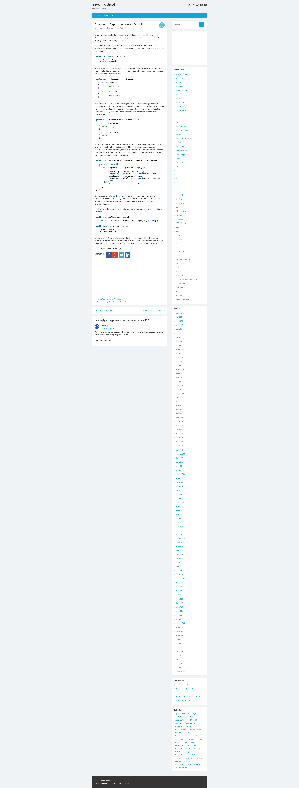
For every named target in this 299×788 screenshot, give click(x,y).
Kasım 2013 (179, 563)
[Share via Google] (115, 257)
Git (177, 167)
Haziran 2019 (180, 434)
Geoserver (179, 163)
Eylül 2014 (179, 534)
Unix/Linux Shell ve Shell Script (187, 689)
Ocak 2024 (179, 313)
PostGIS (178, 247)
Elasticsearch (180, 146)
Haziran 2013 (180, 583)
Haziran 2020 (180, 406)
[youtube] (197, 5)
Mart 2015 (179, 514)
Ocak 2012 (179, 647)
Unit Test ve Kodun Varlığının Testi (188, 697)
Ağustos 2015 (180, 498)
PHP (177, 243)
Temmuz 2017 (180, 454)
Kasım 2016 (179, 466)
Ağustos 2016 (180, 470)
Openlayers (180, 239)
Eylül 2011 (179, 663)
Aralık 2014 (179, 526)
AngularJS (185, 714)
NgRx (178, 227)
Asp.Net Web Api (181, 110)
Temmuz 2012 (180, 623)
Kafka (178, 183)
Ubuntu (199, 758)
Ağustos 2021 (180, 365)
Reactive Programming (184, 259)
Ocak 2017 (179, 458)
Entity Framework (182, 151)
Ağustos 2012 (180, 619)
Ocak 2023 (179, 325)
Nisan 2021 (179, 373)
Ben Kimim (97, 15)
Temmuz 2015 (180, 502)
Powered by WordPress (103, 783)
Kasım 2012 (179, 611)
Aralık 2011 (179, 651)
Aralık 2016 (179, 462)
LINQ (177, 745)
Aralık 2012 (179, 607)
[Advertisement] (130, 276)
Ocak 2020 (179, 426)
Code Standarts (190, 723)
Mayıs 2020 (179, 410)
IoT (177, 171)
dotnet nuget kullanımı (184, 693)
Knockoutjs (179, 195)
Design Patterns (102, 299)
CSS (177, 122)
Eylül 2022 (179, 341)
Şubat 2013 (179, 599)
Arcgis (194, 714)
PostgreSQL (180, 251)
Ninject (112, 196)
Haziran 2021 (180, 369)
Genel (178, 159)
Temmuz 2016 (180, 474)
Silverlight (179, 275)
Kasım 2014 (179, 530)
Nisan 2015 (179, 510)
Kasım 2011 (179, 655)
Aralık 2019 (179, 430)
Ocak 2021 (179, 385)
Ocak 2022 (179, 357)
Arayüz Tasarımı (181, 90)
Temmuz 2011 (180, 671)
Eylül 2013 (179, 571)
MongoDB (179, 219)
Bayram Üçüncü (103, 4)
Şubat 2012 (179, 643)
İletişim (106, 15)
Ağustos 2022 (180, 345)
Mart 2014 (179, 551)
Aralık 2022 (179, 329)
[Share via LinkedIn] (127, 257)
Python (178, 255)
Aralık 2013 (179, 559)
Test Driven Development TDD (187, 279)
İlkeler (114, 15)
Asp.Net (178, 98)
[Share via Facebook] (109, 257)
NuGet (178, 231)
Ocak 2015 (179, 522)
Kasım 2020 (180, 393)
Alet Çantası (180, 78)
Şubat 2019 (179, 438)
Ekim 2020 (179, 398)
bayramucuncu (114, 28)
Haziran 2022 (180, 349)
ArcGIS (178, 94)
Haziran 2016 (180, 478)
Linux (177, 207)
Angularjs (179, 86)
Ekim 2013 (179, 567)
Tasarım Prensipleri (182, 755)
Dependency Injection (104, 302)
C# (176, 114)
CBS (177, 118)
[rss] (205, 5)
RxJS (177, 267)
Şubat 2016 (179, 486)
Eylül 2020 (179, 401)
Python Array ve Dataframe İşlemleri (188, 685)
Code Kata (178, 723)
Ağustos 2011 (180, 667)
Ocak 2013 (179, 603)
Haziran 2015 (180, 506)
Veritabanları (180, 283)
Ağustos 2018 (180, 446)
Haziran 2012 (180, 627)
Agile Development (182, 74)
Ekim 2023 (179, 317)
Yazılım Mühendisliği (183, 300)
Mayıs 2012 (179, 631)
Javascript (179, 175)
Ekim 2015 (179, 490)
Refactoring (180, 263)
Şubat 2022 (179, 353)
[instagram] (189, 5)
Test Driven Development (184, 758)
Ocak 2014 (179, 555)
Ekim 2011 (179, 659)
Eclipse (178, 143)
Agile (177, 714)
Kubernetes (180, 203)
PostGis (187, 749)
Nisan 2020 (179, 414)
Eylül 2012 (179, 615)
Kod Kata (179, 199)
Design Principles (115, 299)
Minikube (179, 215)
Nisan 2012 (179, 635)
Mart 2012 (179, 639)
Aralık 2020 (179, 389)
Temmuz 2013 (180, 579)
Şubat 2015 (179, 518)
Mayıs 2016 (179, 482)
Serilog (178, 271)
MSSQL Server (181, 223)
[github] (201, 5)
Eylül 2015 (179, 494)
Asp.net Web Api (181, 720)
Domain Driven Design (184, 138)
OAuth (178, 235)
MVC (189, 745)
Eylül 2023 (179, 321)
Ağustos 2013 (180, 575)
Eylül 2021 (179, 361)
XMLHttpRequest (181, 768)
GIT (176, 739)
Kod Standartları (196, 742)
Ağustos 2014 (180, 538)
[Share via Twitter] (121, 257)
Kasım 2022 (180, 333)
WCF (177, 292)
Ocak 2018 (179, 450)
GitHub (183, 739)
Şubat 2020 (180, 422)
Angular (178, 82)
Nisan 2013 (179, 591)
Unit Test (178, 761)
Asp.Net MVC (180, 106)
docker (187, 733)
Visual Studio (180, 287)
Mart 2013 (179, 595)
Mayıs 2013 (179, 587)
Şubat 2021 (179, 381)
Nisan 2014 (179, 547)
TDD (193, 755)
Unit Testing (188, 761)
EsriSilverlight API (182, 155)
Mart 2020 (179, 418)
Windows (179, 296)
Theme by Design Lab (121, 783)
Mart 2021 (179, 377)
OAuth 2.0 (178, 749)
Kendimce (179, 187)
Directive (178, 733)
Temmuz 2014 (180, 543)
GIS (197, 736)
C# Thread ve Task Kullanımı (185, 701)
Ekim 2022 (179, 337)
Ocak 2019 (179, 442)
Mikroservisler (181, 211)
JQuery (178, 179)
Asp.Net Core (180, 102)
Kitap (177, 191)
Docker (178, 134)
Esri (191, 736)
